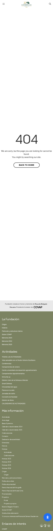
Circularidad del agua (9, 387)
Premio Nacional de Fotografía (11, 487)
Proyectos (5, 497)
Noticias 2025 (6, 465)
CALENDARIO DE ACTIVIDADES (13, 403)
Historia (4, 328)
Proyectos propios (10, 503)
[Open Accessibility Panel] (47, 517)
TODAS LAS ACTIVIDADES (11, 357)
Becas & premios (7, 423)
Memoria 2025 (7, 344)
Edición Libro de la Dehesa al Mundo (15, 380)
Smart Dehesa (7, 383)
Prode (6, 500)
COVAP (4, 529)
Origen (4, 324)
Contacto (5, 436)
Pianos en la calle (8, 390)
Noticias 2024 (6, 462)
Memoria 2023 (7, 338)
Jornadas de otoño (8, 393)
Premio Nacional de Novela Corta (12, 491)
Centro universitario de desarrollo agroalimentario (19, 370)
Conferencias (6, 363)
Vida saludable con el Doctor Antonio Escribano (18, 360)
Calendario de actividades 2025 (12, 430)
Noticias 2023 (6, 459)
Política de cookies (8, 481)
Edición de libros (8, 400)
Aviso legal (5, 420)
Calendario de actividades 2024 (12, 427)
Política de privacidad (8, 484)
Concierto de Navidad (9, 397)
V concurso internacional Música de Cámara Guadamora (20, 516)
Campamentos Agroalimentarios (13, 373)
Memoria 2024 (7, 341)
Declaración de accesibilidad (11, 439)
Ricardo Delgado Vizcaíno (10, 507)
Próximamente (6, 494)
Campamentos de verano (11, 367)
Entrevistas (5, 443)
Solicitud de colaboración (10, 513)
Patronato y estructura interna (12, 331)
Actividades (6, 417)
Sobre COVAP (7, 334)
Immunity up (6, 377)
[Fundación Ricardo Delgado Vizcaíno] (26, 4)
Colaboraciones (7, 433)
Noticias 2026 (6, 468)
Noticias (4, 449)
